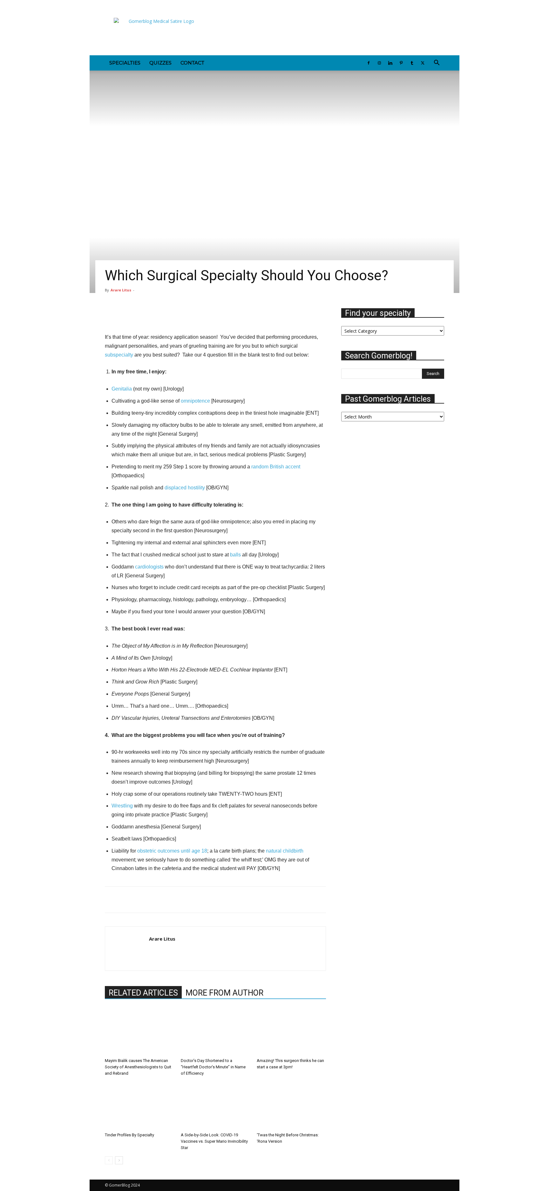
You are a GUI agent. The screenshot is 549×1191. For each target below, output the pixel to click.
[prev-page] (109, 1160)
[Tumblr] (151, 4)
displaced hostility (185, 487)
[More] (293, 314)
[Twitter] (162, 4)
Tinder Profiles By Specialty (129, 1135)
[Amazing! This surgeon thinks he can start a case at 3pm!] (291, 1031)
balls (235, 554)
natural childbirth (284, 851)
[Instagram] (120, 4)
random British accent (275, 466)
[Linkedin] (130, 4)
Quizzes (160, 63)
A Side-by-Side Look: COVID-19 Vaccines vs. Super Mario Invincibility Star (214, 1141)
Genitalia (122, 388)
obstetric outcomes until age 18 (172, 851)
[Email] (155, 899)
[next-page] (119, 1160)
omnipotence (195, 401)
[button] (436, 63)
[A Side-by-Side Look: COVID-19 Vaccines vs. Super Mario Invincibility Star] (215, 1106)
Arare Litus (121, 290)
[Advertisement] (328, 32)
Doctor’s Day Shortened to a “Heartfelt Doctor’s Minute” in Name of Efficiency (213, 1067)
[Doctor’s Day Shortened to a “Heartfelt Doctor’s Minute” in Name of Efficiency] (215, 1031)
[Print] (169, 899)
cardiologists (149, 566)
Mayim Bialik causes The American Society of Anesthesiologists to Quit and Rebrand (138, 1067)
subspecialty (119, 354)
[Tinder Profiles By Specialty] (139, 1106)
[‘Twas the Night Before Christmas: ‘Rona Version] (291, 1106)
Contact (192, 63)
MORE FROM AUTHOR (224, 992)
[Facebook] (109, 4)
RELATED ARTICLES (143, 992)
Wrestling (122, 805)
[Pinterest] (141, 4)
